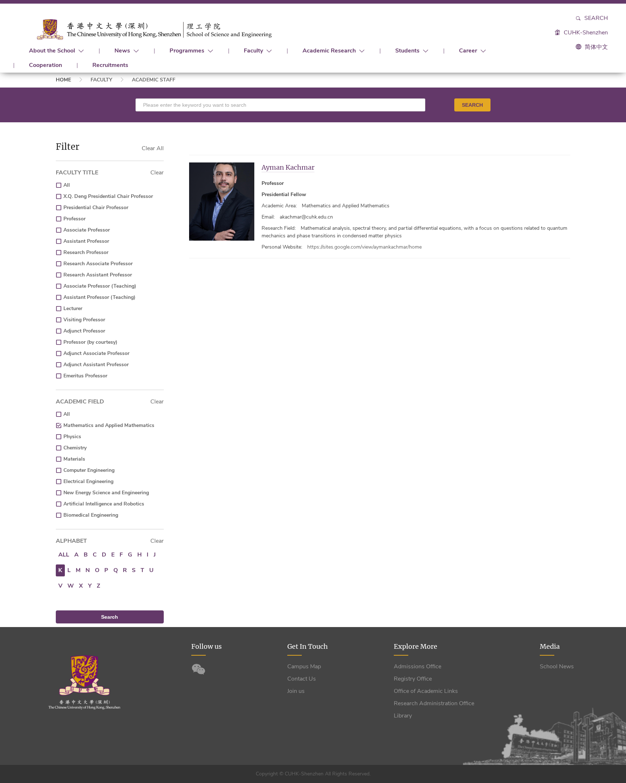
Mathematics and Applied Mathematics (108, 425)
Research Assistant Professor (97, 274)
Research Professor (85, 252)
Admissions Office (417, 666)
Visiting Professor (84, 319)
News (123, 51)
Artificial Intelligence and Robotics (103, 503)
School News (557, 666)
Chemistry (75, 447)
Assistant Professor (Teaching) (99, 297)
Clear (157, 173)
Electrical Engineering (88, 481)
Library (403, 716)
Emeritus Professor (85, 375)
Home (63, 79)
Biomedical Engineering (90, 515)
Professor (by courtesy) (90, 342)
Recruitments (110, 65)
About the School (52, 51)
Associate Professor (86, 230)
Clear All (153, 148)
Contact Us (301, 679)
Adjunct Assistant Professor (96, 364)
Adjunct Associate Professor (96, 353)
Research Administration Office (434, 703)
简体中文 (596, 47)
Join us (296, 691)
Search (595, 18)
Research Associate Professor (98, 263)
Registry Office (413, 679)
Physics (72, 436)
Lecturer (72, 308)
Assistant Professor (86, 241)
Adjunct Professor (84, 330)
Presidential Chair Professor (95, 207)
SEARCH (472, 105)
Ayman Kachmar (288, 167)
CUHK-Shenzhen (585, 33)
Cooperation (45, 65)
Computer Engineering (88, 470)
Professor (74, 218)
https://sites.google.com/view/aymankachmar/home (364, 247)
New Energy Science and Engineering (106, 492)
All (66, 185)
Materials (74, 459)
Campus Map (304, 666)
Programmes (188, 51)
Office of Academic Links (426, 691)
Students (408, 51)
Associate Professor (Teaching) (99, 286)
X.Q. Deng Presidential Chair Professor (108, 196)
